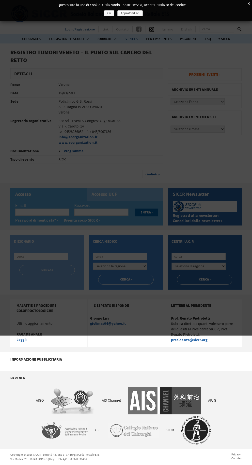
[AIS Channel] (164, 400)
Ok (109, 13)
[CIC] (133, 430)
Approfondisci (130, 13)
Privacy (236, 454)
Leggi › (21, 339)
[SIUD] (196, 430)
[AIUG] (64, 430)
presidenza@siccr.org (189, 340)
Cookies (236, 458)
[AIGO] (73, 400)
